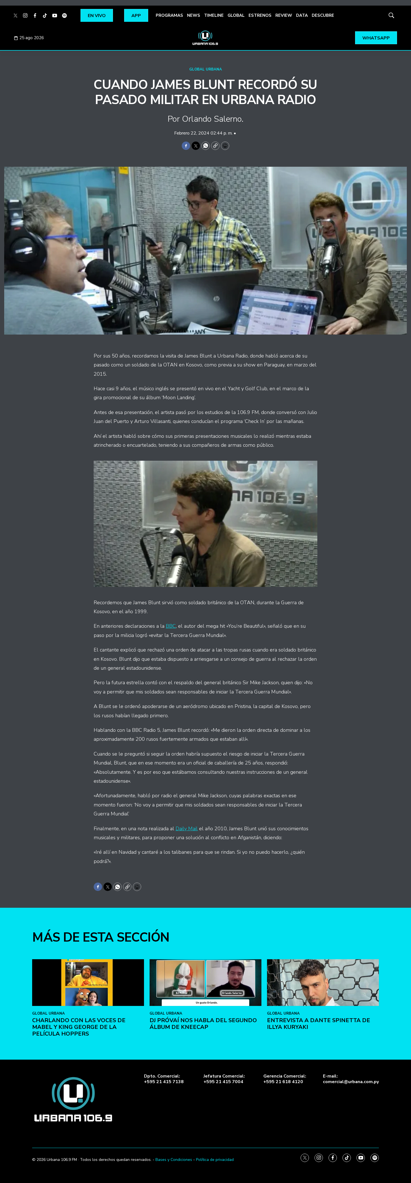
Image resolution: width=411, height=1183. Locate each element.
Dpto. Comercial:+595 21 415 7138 (164, 1079)
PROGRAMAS (169, 15)
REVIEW (283, 15)
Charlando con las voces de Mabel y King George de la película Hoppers (79, 1027)
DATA (302, 15)
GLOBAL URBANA (205, 69)
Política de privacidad (215, 1159)
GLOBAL (236, 15)
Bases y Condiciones (173, 1159)
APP (136, 16)
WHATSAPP (376, 38)
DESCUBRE (323, 15)
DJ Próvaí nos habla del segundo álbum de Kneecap (203, 1024)
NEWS (193, 15)
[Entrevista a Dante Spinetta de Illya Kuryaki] (323, 982)
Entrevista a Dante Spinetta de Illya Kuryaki (318, 1024)
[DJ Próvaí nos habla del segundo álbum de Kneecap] (205, 982)
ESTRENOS (260, 15)
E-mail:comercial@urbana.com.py (351, 1079)
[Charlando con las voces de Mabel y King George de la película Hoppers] (88, 982)
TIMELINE (214, 15)
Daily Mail (187, 828)
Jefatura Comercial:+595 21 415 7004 (224, 1079)
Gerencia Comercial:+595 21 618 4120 (284, 1079)
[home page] (205, 37)
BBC (171, 626)
